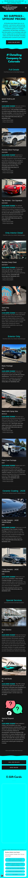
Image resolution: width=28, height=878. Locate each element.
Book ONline (14, 767)
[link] (9, 8)
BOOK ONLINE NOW (14, 42)
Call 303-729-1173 (14, 762)
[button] (25, 7)
